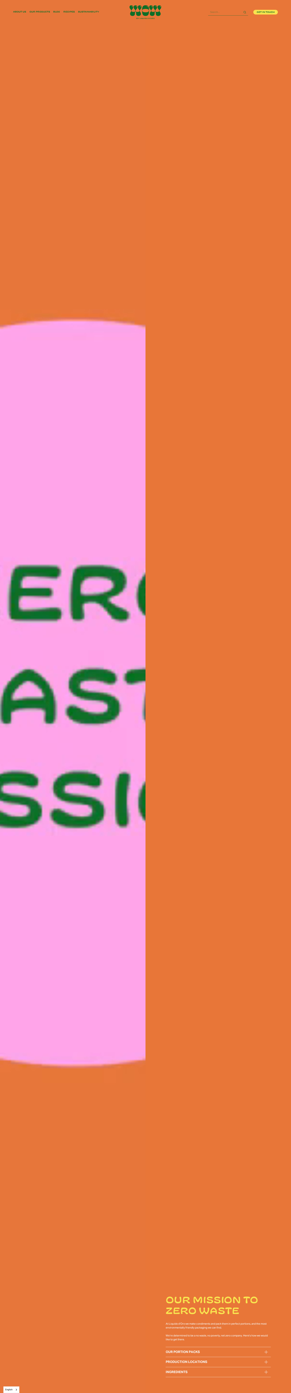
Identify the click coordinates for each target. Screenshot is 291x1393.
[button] (266, 1352)
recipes (69, 12)
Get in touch (266, 12)
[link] (19, 12)
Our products (39, 12)
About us (19, 12)
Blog (56, 12)
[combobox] (11, 1389)
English (8, 1390)
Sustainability (88, 12)
